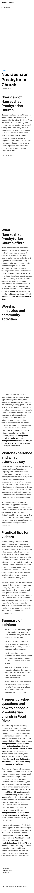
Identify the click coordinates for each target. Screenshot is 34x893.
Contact (6, 872)
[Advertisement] (17, 36)
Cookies (6, 868)
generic (4, 71)
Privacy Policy (8, 870)
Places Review (8, 3)
